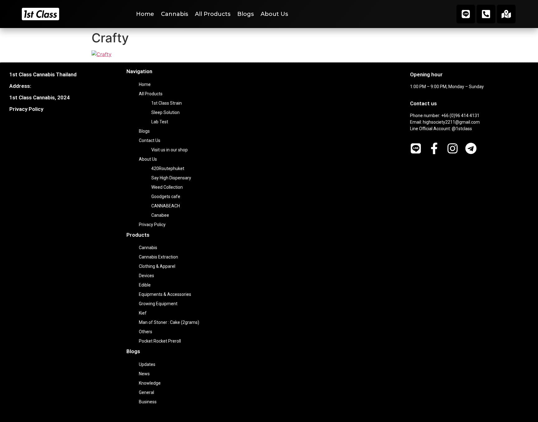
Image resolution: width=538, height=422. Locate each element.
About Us (274, 14)
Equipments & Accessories (165, 294)
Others (145, 331)
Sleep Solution (165, 112)
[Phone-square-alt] (486, 14)
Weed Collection (167, 187)
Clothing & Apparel (157, 266)
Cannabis (174, 14)
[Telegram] (471, 148)
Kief (143, 313)
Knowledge (150, 383)
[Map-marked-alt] (506, 14)
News (144, 373)
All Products (212, 14)
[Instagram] (452, 148)
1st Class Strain (166, 103)
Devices (146, 275)
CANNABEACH (165, 205)
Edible (145, 284)
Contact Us (149, 140)
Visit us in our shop (169, 149)
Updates (147, 364)
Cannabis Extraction (158, 256)
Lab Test (159, 121)
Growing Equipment (158, 303)
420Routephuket (167, 168)
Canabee (160, 215)
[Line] (465, 14)
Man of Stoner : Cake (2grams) (169, 322)
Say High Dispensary (171, 177)
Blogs (245, 14)
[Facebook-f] (434, 148)
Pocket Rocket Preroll (160, 341)
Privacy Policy (26, 109)
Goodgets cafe (165, 196)
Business (148, 401)
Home (145, 14)
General (146, 392)
